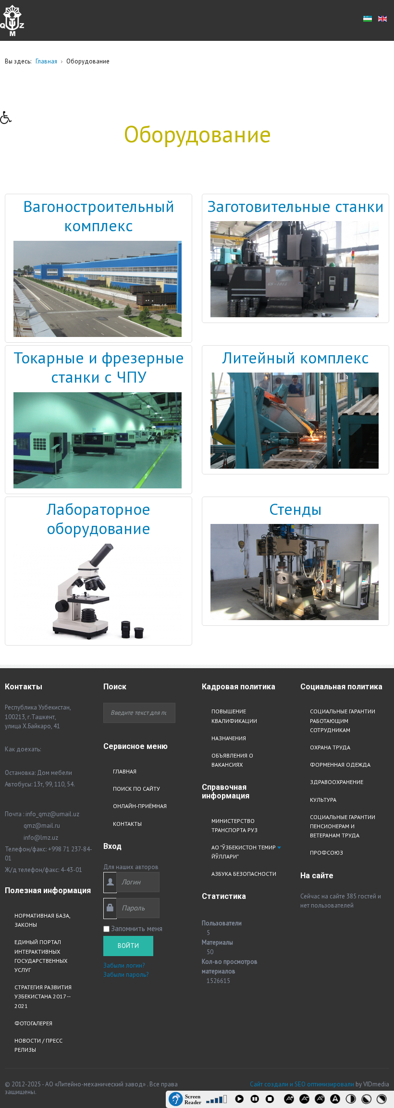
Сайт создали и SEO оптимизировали (302, 1084)
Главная (124, 771)
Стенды (295, 508)
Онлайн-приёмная (140, 805)
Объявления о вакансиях (232, 760)
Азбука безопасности (243, 873)
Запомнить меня (136, 928)
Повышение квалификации (234, 716)
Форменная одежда (340, 764)
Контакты (127, 823)
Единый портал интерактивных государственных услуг (40, 955)
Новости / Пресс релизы (38, 1045)
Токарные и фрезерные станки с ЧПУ (98, 367)
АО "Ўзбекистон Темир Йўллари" (243, 852)
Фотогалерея (33, 1023)
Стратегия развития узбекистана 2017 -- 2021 (43, 996)
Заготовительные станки (295, 206)
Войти (128, 946)
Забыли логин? (124, 965)
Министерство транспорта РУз (234, 825)
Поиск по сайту (136, 788)
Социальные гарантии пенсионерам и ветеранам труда (342, 826)
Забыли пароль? (125, 975)
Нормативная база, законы (42, 920)
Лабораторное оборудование (98, 518)
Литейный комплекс (295, 357)
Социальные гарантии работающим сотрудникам (342, 720)
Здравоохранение (336, 781)
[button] (9, 120)
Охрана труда (330, 747)
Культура (323, 799)
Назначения (228, 738)
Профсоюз (326, 852)
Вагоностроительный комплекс (98, 216)
